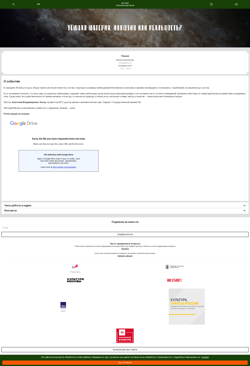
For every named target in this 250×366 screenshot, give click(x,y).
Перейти (125, 249)
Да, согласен (125, 362)
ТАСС (63, 311)
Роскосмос (75, 272)
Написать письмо (125, 256)
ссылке (205, 357)
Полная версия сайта (125, 350)
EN (38, 4)
